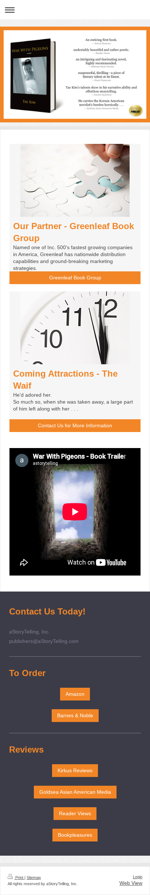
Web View (130, 883)
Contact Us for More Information (75, 425)
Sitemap (34, 877)
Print (19, 877)
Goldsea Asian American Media (75, 792)
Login (137, 877)
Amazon (75, 694)
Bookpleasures (75, 835)
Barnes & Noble (75, 715)
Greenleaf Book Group (75, 277)
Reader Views (75, 813)
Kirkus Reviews (75, 770)
